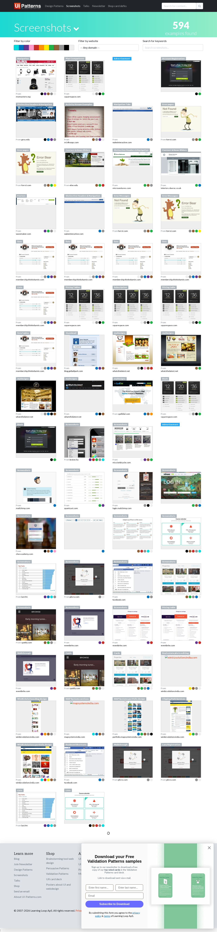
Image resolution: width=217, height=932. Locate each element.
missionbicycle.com (122, 462)
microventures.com (122, 188)
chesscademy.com (24, 554)
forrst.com (171, 139)
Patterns (54, 5)
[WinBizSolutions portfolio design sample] (36, 771)
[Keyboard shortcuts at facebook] (84, 760)
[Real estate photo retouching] (181, 657)
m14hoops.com (71, 142)
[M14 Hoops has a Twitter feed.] (84, 131)
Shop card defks (117, 5)
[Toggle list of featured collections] (76, 29)
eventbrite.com (71, 645)
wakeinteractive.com (122, 142)
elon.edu (74, 185)
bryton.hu (74, 459)
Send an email (21, 891)
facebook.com (119, 599)
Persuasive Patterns (57, 868)
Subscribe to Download (114, 904)
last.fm (24, 597)
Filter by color (22, 41)
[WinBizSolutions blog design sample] (36, 725)
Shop (17, 885)
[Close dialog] (209, 848)
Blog (16, 858)
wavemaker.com (23, 234)
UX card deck (54, 879)
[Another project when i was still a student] (181, 351)
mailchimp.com (23, 508)
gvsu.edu (25, 139)
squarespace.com (72, 96)
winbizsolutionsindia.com (172, 691)
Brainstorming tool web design (60, 860)
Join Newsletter (23, 864)
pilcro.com (74, 597)
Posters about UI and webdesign (58, 886)
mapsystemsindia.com (74, 737)
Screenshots (73, 5)
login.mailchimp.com (122, 508)
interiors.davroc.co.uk (171, 188)
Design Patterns (23, 869)
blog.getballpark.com (73, 371)
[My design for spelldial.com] (133, 392)
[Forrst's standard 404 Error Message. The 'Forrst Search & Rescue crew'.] (133, 210)
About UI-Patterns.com (27, 896)
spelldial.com (124, 414)
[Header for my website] (84, 384)
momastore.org (23, 96)
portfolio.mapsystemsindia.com (127, 737)
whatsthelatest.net (121, 371)
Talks (86, 5)
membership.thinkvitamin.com (30, 279)
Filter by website (88, 41)
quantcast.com (71, 508)
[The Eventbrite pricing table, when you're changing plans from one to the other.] (181, 626)
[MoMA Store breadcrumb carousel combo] (36, 74)
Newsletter (98, 5)
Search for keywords (155, 41)
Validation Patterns (57, 873)
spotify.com (26, 642)
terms (107, 915)
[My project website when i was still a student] (36, 396)
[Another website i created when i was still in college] (133, 349)
